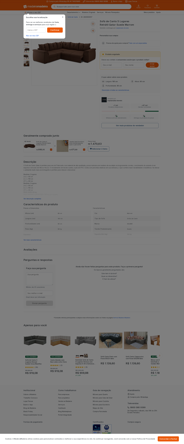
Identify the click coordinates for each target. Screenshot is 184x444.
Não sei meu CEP (32, 36)
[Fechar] (62, 17)
